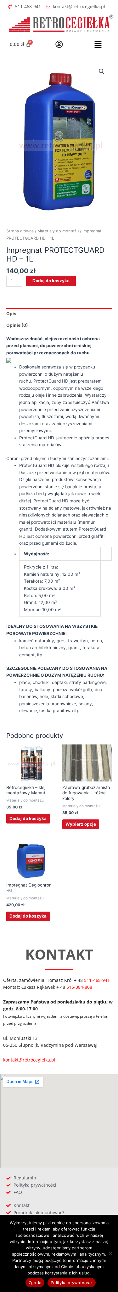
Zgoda (35, 1282)
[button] (98, 45)
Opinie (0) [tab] (17, 325)
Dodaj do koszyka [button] (28, 818)
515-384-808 (79, 987)
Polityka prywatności (72, 1282)
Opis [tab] (11, 313)
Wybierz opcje (80, 824)
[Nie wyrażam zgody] (110, 1253)
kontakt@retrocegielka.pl (29, 1060)
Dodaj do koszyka (51, 280)
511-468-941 (97, 980)
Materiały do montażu (58, 231)
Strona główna (20, 231)
